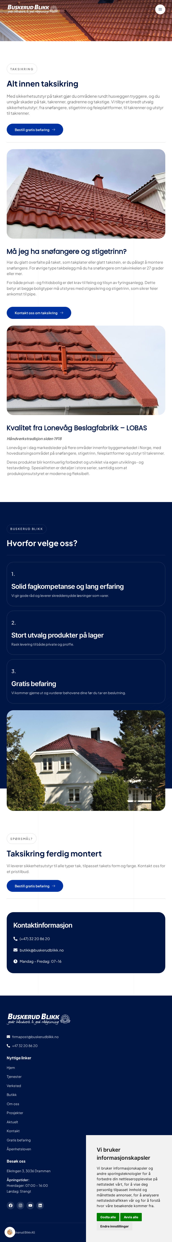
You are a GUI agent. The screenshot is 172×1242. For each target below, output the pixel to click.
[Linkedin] (40, 1205)
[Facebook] (10, 1205)
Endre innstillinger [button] (114, 1226)
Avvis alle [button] (131, 1217)
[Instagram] (20, 1205)
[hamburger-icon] (160, 9)
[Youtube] (30, 1205)
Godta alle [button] (108, 1217)
